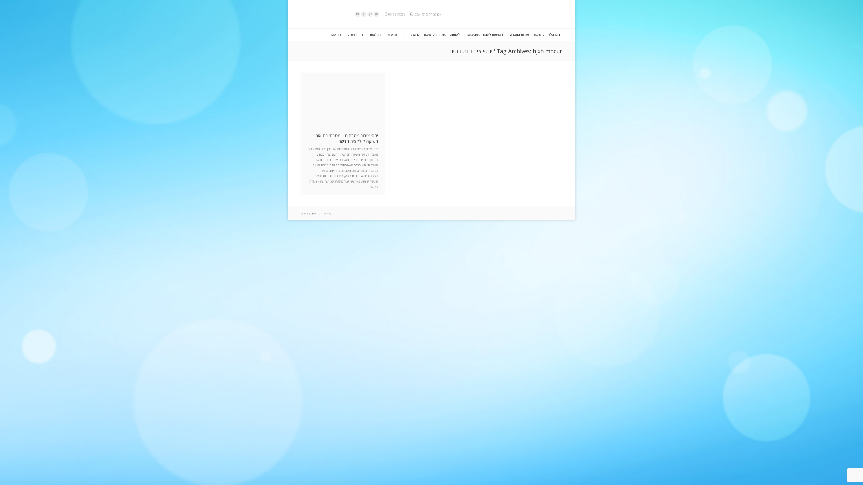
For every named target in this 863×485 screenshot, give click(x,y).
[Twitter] (376, 14)
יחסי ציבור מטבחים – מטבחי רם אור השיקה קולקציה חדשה (347, 138)
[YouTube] (357, 14)
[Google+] (370, 14)
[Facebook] (364, 14)
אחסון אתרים (308, 213)
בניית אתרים (325, 213)
